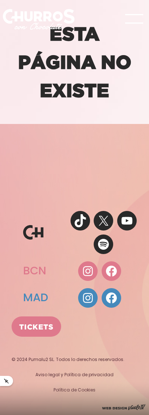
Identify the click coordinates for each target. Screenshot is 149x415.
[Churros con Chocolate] (38, 19)
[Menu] (134, 19)
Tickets (36, 327)
